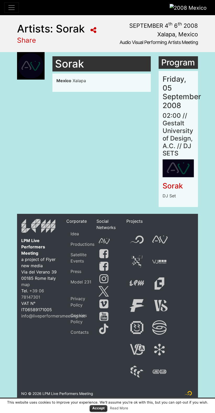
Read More (119, 408)
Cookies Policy (79, 318)
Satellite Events (79, 258)
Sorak (173, 185)
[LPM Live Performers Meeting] (38, 226)
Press (76, 271)
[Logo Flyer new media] (188, 394)
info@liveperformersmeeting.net (53, 316)
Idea (75, 233)
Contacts (80, 332)
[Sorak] (178, 168)
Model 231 (81, 281)
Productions (82, 244)
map (25, 284)
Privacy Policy (78, 302)
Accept (98, 408)
